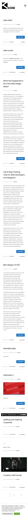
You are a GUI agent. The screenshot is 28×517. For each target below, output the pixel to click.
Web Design (12, 163)
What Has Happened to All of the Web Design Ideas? (13, 84)
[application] (14, 414)
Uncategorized (12, 72)
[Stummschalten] (21, 414)
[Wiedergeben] (3, 414)
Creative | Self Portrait (12, 475)
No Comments (22, 72)
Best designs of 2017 (11, 265)
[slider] (24, 414)
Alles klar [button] (17, 513)
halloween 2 (8, 375)
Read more (20, 37)
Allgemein (11, 42)
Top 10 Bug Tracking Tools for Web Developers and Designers (14, 175)
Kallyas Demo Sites (14, 58)
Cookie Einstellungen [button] (7, 513)
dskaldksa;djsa (9, 348)
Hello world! (8, 50)
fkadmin (18, 24)
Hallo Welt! (7, 20)
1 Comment (23, 42)
